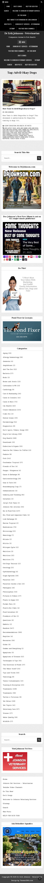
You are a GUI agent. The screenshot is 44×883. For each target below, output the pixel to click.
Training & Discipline (11, 685)
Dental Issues (8, 418)
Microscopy (7, 531)
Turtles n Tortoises (11, 697)
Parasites (6, 580)
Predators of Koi (9, 616)
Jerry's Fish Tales (10, 503)
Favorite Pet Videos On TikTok (15, 450)
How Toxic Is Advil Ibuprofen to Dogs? (19, 109)
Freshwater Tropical (11, 462)
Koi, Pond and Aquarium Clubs (15, 515)
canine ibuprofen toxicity (11, 137)
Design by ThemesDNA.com (22, 880)
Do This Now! (22, 15)
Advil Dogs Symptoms (22, 131)
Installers (7, 499)
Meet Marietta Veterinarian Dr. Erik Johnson (22, 20)
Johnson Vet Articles (11, 507)
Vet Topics (7, 705)
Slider (5, 644)
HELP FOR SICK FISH (32, 6)
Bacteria (6, 373)
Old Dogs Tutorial (10, 563)
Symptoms (7, 652)
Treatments (7, 689)
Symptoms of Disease (11, 656)
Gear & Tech (8, 483)
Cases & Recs (8, 402)
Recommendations (10, 632)
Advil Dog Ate (34, 129)
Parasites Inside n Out (12, 584)
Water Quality (8, 717)
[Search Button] (41, 2)
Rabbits (6, 624)
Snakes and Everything (12, 648)
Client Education (10, 125)
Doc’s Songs (18, 6)
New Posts (7, 24)
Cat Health (7, 406)
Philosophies (8, 592)
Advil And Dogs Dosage (10, 129)
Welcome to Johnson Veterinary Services (26, 11)
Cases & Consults (10, 398)
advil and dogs (33, 128)
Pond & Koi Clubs (10, 608)
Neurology (7, 535)
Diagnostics (7, 426)
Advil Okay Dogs (23, 134)
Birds (5, 377)
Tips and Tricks (9, 673)
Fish (4, 458)
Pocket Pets (8, 604)
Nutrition (6, 551)
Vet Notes (28, 125)
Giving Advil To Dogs (27, 137)
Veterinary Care (9, 709)
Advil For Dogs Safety (25, 132)
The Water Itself (9, 669)
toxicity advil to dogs (17, 138)
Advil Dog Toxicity (9, 131)
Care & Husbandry (10, 393)
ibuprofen (6, 138)
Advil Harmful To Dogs (10, 134)
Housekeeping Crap (11, 486)
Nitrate (6, 539)
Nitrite (6, 543)
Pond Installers (9, 612)
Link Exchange (8, 519)
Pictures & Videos (10, 596)
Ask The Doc (8, 369)
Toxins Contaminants (11, 681)
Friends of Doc (9, 466)
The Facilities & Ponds (12, 665)
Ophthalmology (9, 571)
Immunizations (8, 491)
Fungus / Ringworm (10, 470)
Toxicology (7, 677)
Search (6, 11)
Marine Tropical (9, 523)
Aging (5, 353)
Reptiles (6, 636)
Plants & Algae (9, 600)
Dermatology (8, 422)
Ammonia (6, 361)
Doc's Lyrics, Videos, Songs (14, 430)
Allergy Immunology (11, 357)
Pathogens (7, 588)
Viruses (6, 713)
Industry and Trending (12, 495)
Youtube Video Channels (26, 29)
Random (6, 628)
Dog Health (20, 125)
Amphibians (7, 365)
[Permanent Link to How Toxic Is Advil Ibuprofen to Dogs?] (22, 93)
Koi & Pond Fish (9, 511)
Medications (8, 527)
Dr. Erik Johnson (8, 112)
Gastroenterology (10, 478)
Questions (7, 620)
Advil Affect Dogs (10, 128)
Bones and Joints (10, 381)
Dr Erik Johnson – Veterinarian (22, 33)
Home (8, 6)
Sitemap (12, 29)
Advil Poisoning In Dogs (10, 135)
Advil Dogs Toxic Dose (10, 132)
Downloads (7, 442)
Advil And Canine (22, 128)
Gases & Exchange (10, 474)
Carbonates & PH (9, 385)
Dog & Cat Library (10, 434)
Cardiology (7, 389)
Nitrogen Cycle (9, 547)
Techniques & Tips (10, 661)
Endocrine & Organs (11, 446)
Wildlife (6, 721)
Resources (7, 640)
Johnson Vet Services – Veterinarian (27, 24)
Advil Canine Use (23, 129)
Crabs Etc (7, 414)
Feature (6, 454)
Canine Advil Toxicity (26, 135)
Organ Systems (9, 576)
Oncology (6, 567)
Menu (6, 2)
